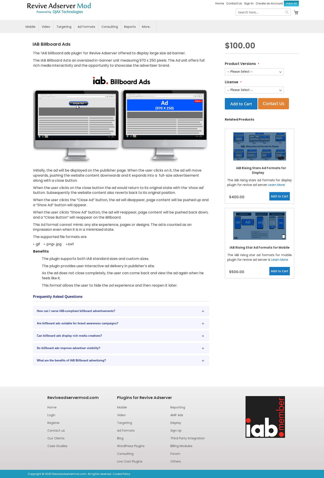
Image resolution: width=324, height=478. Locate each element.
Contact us (56, 430)
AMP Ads (176, 415)
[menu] (162, 26)
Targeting (63, 27)
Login (51, 415)
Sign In (248, 3)
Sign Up (176, 430)
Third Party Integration (187, 438)
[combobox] (263, 12)
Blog (120, 438)
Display (175, 423)
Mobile (30, 27)
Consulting (109, 27)
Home (219, 3)
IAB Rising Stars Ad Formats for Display (261, 170)
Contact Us (234, 3)
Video (46, 27)
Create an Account (269, 3)
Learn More (276, 185)
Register (53, 423)
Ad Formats (86, 27)
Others (175, 461)
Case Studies (57, 446)
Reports (130, 27)
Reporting (177, 407)
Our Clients (56, 438)
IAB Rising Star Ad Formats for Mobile (260, 247)
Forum (175, 454)
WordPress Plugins (131, 446)
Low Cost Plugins (129, 461)
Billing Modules (181, 446)
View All (291, 3)
